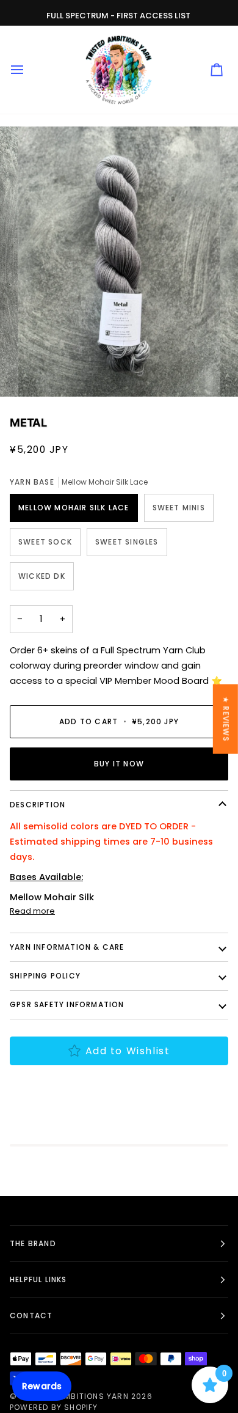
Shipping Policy (45, 976)
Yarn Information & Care (67, 947)
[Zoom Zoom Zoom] (119, 262)
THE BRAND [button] (33, 1243)
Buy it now (119, 763)
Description (37, 804)
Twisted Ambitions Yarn (74, 1396)
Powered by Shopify (54, 1407)
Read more (32, 911)
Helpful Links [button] (38, 1279)
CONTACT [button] (31, 1315)
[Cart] (216, 69)
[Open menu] (28, 69)
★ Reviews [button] (226, 718)
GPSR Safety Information (67, 1004)
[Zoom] (40, 373)
